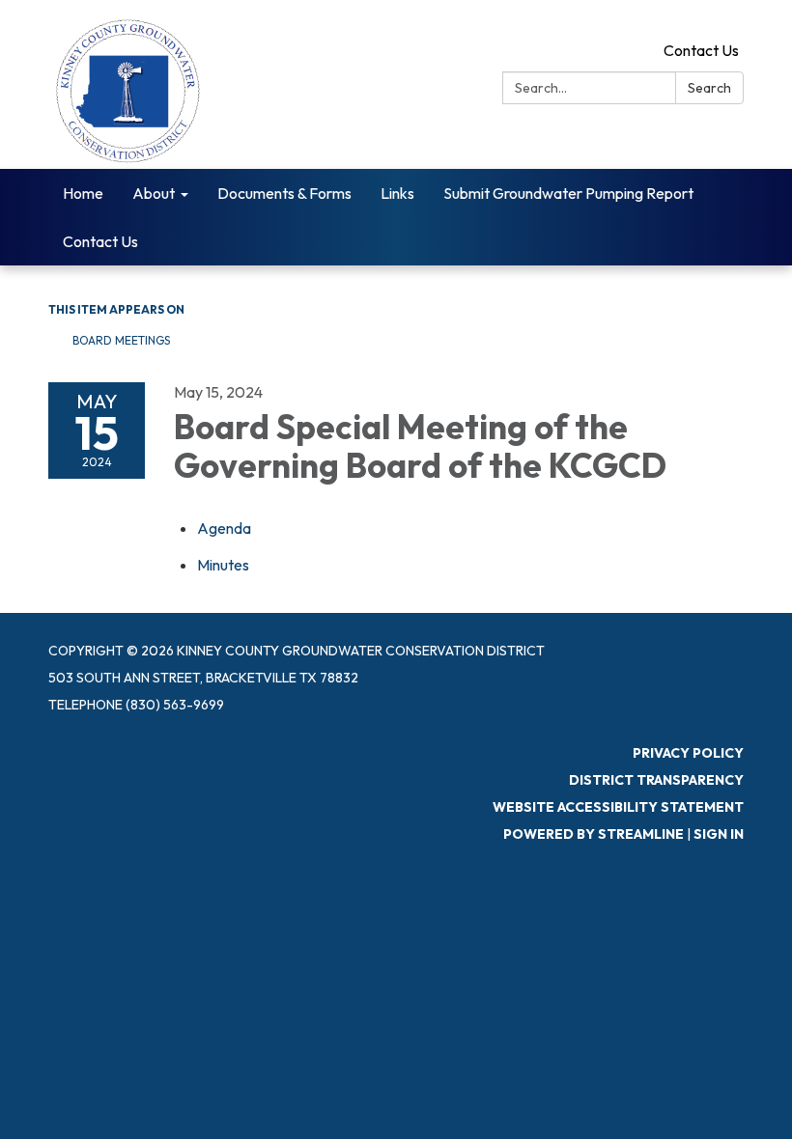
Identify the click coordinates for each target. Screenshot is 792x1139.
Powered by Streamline (593, 834)
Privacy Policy (688, 753)
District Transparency (656, 780)
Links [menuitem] (397, 193)
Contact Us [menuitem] (100, 241)
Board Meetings (121, 340)
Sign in (718, 834)
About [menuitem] (153, 193)
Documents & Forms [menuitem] (284, 193)
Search (709, 88)
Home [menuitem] (83, 193)
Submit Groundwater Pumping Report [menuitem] (568, 193)
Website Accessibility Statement (618, 807)
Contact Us (701, 50)
